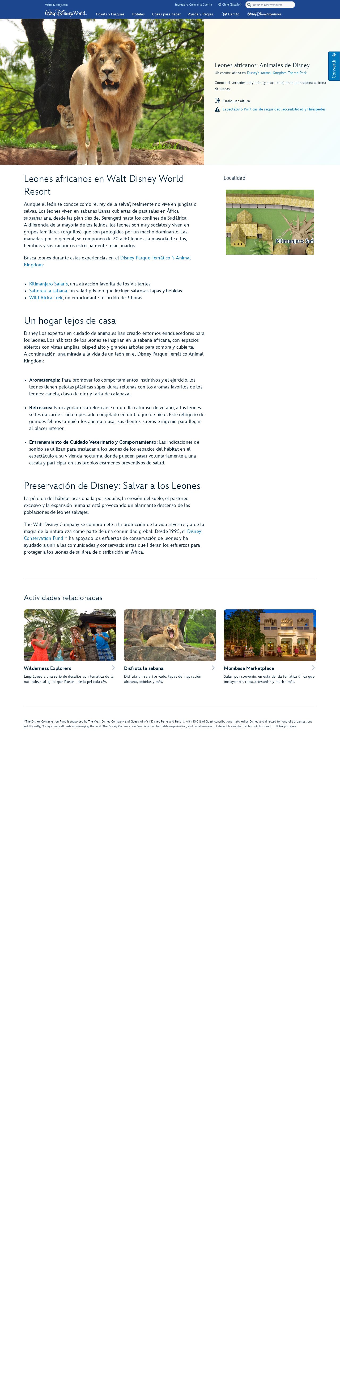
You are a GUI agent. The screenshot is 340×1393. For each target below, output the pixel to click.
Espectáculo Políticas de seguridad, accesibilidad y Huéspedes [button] (274, 109)
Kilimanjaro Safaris (48, 284)
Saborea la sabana (48, 291)
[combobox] (270, 4)
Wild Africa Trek (46, 298)
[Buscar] (249, 4)
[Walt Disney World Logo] (66, 13)
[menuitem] (219, 4)
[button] (230, 14)
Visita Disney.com (56, 5)
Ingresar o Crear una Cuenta (193, 4)
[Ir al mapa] (270, 222)
